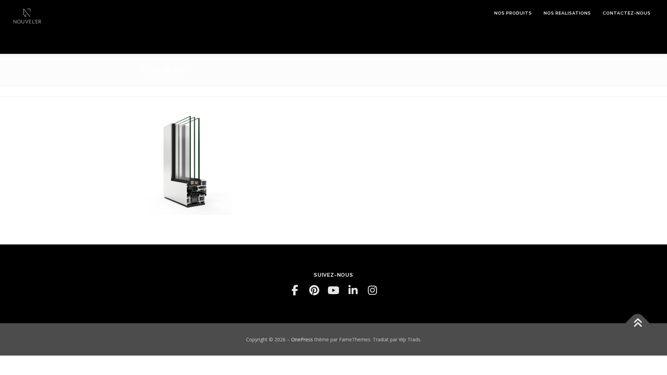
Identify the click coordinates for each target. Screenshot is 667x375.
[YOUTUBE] (333, 290)
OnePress (302, 339)
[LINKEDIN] (353, 290)
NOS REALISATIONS (567, 13)
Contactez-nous (627, 13)
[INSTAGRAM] (372, 290)
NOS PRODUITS (513, 13)
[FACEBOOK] (294, 290)
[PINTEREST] (314, 290)
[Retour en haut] (637, 323)
